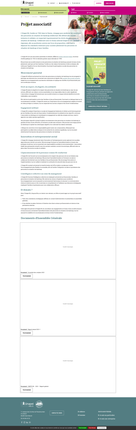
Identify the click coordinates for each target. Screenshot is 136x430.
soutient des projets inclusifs (71, 78)
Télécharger (27, 276)
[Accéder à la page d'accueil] (21, 17)
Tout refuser (92, 428)
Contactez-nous (57, 413)
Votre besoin (43, 12)
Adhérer (98, 3)
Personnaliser (102, 428)
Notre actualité (59, 12)
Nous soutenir (105, 12)
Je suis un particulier (107, 415)
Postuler (90, 12)
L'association (25, 12)
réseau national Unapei (65, 56)
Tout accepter (82, 428)
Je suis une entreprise (107, 419)
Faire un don (109, 3)
